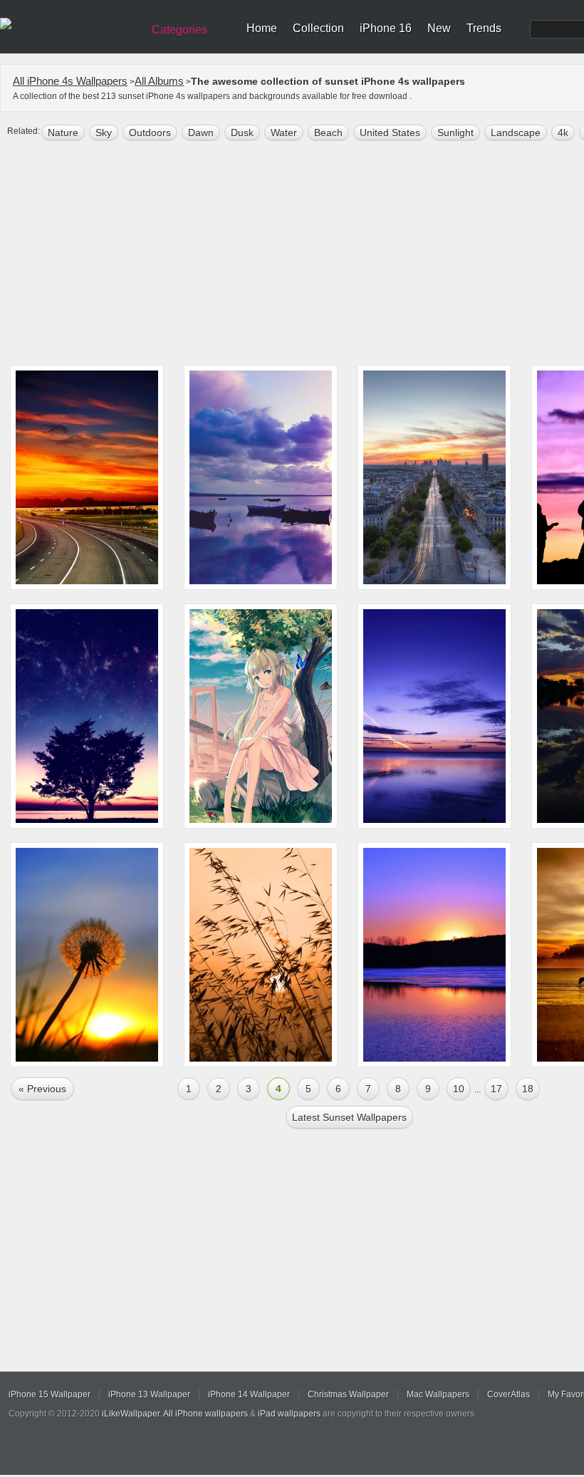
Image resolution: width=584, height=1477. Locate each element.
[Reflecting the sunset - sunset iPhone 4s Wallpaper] (434, 955)
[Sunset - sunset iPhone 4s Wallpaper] (87, 716)
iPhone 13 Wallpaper (149, 1394)
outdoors (150, 132)
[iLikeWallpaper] (69, 24)
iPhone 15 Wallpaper (49, 1394)
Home (261, 28)
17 (496, 1088)
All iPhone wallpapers (205, 1414)
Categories (179, 30)
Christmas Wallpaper (348, 1394)
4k (563, 132)
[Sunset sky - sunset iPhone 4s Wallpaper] (434, 716)
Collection (318, 28)
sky (103, 132)
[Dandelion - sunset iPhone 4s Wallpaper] (87, 955)
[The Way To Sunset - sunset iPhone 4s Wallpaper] (87, 477)
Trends (483, 28)
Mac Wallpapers (438, 1394)
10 (458, 1088)
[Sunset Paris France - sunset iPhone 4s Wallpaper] (434, 477)
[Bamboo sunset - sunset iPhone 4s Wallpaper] (260, 955)
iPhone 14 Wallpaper (249, 1394)
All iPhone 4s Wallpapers (70, 81)
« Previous (42, 1088)
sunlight (455, 132)
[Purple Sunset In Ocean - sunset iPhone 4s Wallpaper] (260, 477)
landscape (516, 132)
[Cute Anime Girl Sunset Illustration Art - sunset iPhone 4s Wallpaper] (260, 716)
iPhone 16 (386, 28)
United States (390, 132)
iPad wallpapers (289, 1414)
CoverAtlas (508, 1394)
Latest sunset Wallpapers (349, 1117)
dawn (201, 132)
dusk (242, 132)
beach (328, 132)
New (439, 28)
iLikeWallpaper (131, 1414)
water (284, 132)
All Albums (159, 81)
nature (63, 132)
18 (527, 1088)
